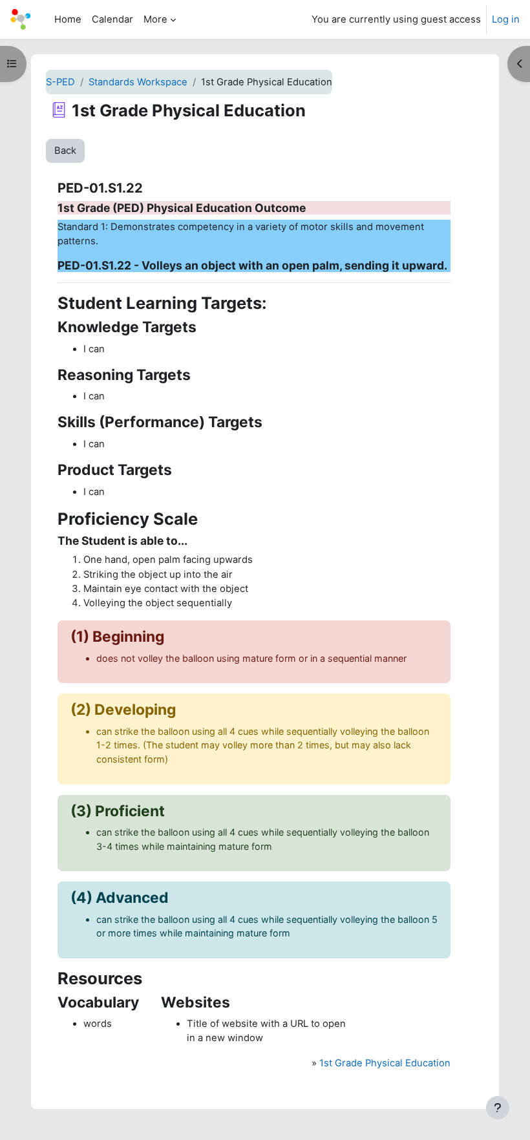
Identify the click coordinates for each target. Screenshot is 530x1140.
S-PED (60, 82)
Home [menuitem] (67, 19)
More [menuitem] (155, 19)
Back (65, 150)
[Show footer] (497, 1107)
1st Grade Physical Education (384, 1063)
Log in (506, 19)
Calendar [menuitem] (112, 19)
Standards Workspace (138, 82)
